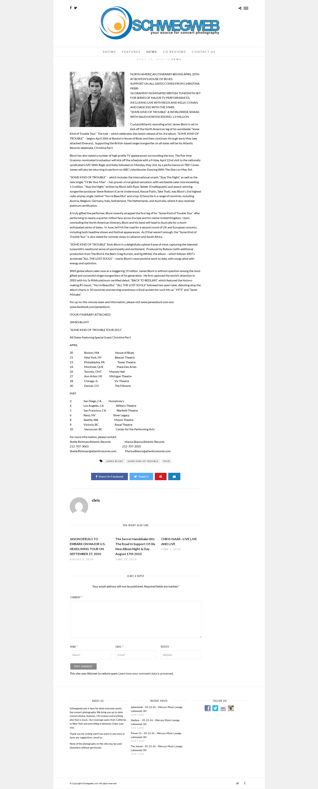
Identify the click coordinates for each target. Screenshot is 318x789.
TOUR (166, 461)
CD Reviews (174, 51)
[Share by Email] (174, 476)
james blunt (114, 461)
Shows (109, 51)
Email (119, 646)
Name (74, 646)
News (151, 51)
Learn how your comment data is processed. (146, 673)
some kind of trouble (143, 461)
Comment (76, 597)
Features (131, 51)
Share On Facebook (111, 476)
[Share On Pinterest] (161, 476)
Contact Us (203, 51)
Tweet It (143, 476)
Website (165, 646)
